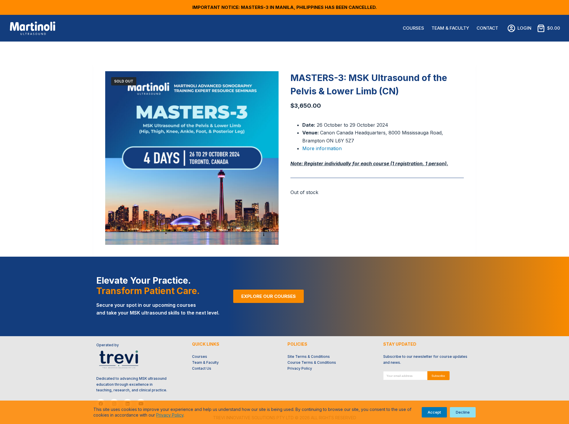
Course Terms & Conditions (311, 362)
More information (322, 148)
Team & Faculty (450, 28)
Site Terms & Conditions (308, 356)
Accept (434, 412)
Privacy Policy (169, 414)
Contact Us (201, 368)
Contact (487, 28)
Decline (463, 412)
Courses (413, 28)
